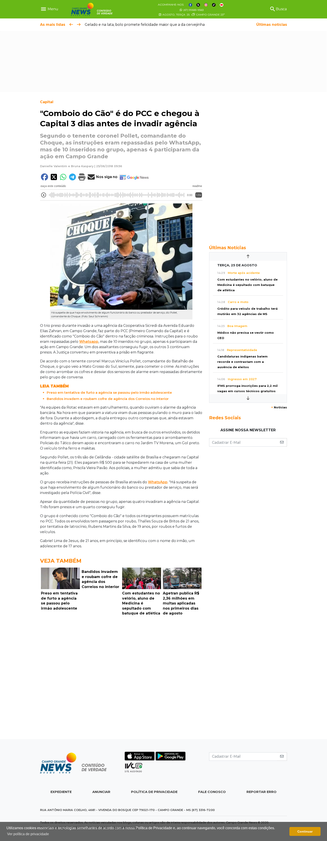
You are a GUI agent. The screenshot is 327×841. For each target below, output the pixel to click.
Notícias (279, 407)
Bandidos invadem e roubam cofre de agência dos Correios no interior (108, 399)
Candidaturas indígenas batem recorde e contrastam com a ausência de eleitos (242, 362)
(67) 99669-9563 (193, 10)
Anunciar (101, 792)
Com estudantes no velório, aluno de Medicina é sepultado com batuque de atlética (247, 285)
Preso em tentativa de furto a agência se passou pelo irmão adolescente (109, 392)
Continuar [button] (305, 831)
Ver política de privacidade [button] (28, 834)
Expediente (61, 792)
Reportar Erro (261, 792)
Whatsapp (88, 341)
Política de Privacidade (154, 792)
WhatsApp (158, 482)
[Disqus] (121, 678)
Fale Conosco (212, 792)
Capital (46, 102)
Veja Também (60, 561)
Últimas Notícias (227, 247)
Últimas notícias (271, 24)
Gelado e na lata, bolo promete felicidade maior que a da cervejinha (145, 24)
